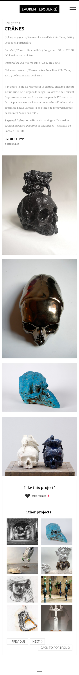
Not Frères (51, 589)
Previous (18, 641)
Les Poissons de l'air (16, 618)
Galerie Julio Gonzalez (16, 560)
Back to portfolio (55, 647)
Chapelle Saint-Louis (16, 531)
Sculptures (12, 143)
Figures (51, 560)
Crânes (52, 531)
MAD (51, 618)
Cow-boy (16, 589)
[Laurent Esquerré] (39, 9)
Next (36, 641)
